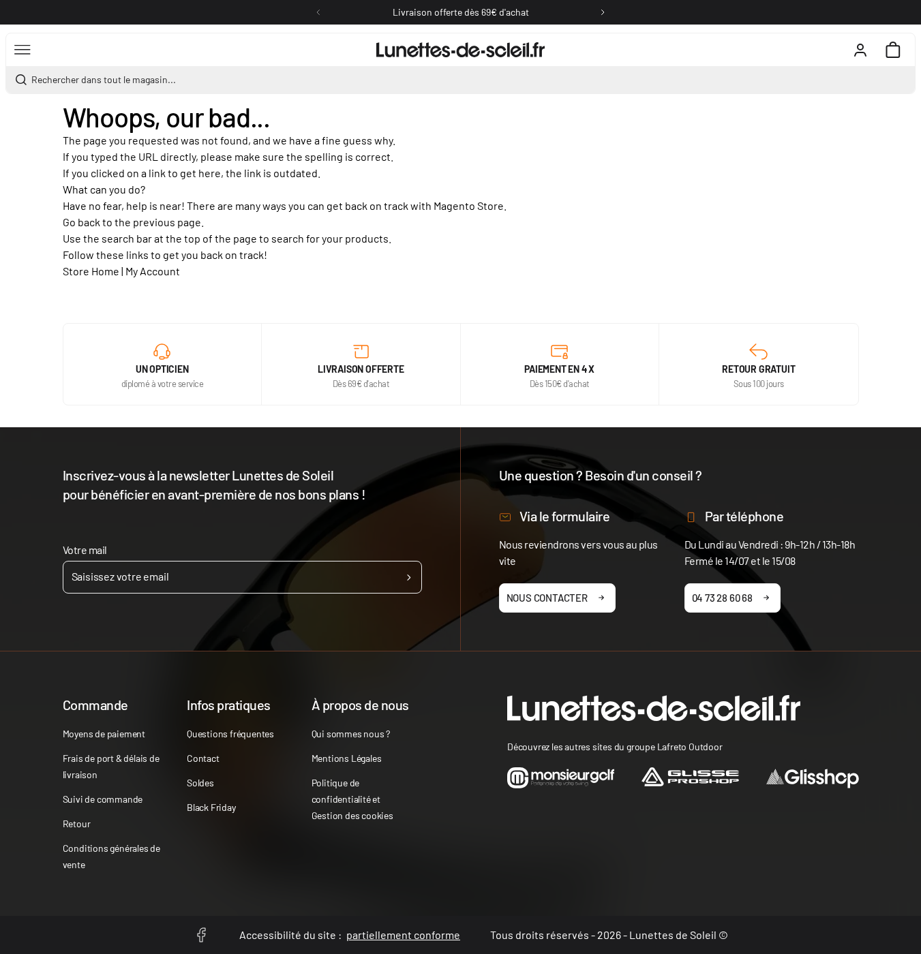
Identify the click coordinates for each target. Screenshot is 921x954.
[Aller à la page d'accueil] (460, 49)
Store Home (91, 270)
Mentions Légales (347, 758)
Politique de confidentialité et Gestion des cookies (352, 799)
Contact (203, 758)
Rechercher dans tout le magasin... (103, 79)
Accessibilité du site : (349, 934)
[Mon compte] (860, 50)
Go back (81, 221)
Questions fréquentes (230, 733)
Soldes (200, 782)
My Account (152, 270)
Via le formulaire (564, 516)
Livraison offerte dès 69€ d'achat (461, 12)
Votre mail (85, 549)
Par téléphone (744, 516)
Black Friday (211, 807)
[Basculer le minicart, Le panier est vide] (893, 50)
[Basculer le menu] (22, 49)
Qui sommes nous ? (351, 733)
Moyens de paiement (104, 733)
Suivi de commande (103, 799)
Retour (77, 823)
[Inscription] (408, 577)
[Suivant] (602, 12)
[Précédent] (318, 12)
